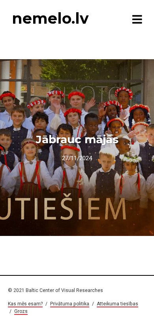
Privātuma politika (69, 304)
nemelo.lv (50, 18)
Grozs (21, 311)
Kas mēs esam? (25, 304)
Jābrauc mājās (77, 139)
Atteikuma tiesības (117, 304)
